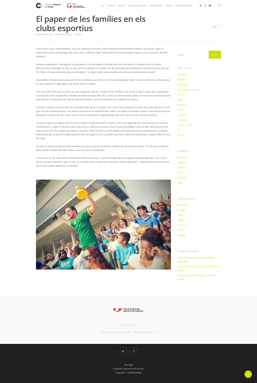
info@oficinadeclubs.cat (145, 332)
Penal (180, 109)
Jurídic (180, 215)
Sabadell (182, 114)
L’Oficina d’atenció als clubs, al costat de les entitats (199, 268)
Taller (180, 182)
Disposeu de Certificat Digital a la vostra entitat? (197, 277)
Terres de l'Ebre (185, 125)
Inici (102, 5)
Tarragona (183, 119)
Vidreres (181, 135)
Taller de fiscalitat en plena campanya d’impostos (196, 259)
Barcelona (182, 84)
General (78, 34)
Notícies (121, 5)
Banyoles (182, 79)
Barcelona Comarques (188, 89)
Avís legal (128, 364)
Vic (179, 130)
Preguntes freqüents (183, 5)
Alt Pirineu (182, 74)
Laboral (181, 220)
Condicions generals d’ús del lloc (128, 368)
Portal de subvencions (137, 5)
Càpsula (181, 162)
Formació (111, 5)
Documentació (156, 5)
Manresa (182, 104)
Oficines (168, 5)
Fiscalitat (182, 210)
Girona (181, 94)
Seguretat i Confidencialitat (128, 372)
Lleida (180, 99)
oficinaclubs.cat (45, 34)
